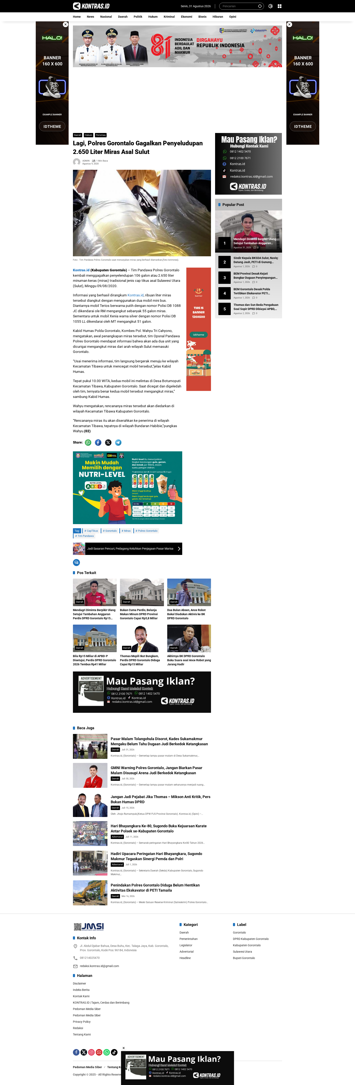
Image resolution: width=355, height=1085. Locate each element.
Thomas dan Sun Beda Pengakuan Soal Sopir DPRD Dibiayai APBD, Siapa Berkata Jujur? (256, 307)
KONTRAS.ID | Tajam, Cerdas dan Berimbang (101, 1002)
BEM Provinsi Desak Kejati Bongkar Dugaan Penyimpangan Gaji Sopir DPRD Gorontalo (254, 276)
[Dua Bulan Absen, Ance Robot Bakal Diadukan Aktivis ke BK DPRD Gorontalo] (189, 592)
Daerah (77, 135)
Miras (127, 530)
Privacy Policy (82, 1021)
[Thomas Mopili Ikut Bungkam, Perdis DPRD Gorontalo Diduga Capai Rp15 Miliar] (142, 638)
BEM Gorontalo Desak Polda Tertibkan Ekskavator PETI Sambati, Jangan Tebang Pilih (253, 292)
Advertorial (117, 836)
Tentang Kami (82, 1034)
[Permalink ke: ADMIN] (77, 162)
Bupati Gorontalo (244, 958)
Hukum (88, 135)
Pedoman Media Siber (87, 1009)
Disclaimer (79, 983)
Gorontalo (111, 530)
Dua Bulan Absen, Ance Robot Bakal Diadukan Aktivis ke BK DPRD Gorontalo (186, 614)
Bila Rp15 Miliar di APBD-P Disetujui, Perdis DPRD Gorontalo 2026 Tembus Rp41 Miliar (94, 660)
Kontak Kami (81, 996)
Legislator (186, 945)
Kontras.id (81, 270)
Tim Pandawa (86, 535)
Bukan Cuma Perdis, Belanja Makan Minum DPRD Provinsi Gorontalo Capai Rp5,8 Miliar (139, 614)
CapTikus (92, 530)
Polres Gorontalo (147, 530)
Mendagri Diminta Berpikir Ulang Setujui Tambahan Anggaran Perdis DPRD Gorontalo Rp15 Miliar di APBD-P (94, 614)
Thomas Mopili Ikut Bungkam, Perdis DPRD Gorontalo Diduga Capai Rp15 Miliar (140, 660)
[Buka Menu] (279, 6)
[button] (260, 6)
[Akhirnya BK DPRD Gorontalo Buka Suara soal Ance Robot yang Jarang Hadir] (189, 638)
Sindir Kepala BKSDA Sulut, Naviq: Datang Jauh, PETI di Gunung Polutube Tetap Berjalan (256, 260)
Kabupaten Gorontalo (247, 945)
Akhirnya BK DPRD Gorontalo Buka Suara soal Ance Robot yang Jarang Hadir (189, 660)
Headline (185, 958)
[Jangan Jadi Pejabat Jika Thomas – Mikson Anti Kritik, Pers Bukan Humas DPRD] (90, 804)
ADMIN (86, 161)
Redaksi (78, 1028)
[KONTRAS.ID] (91, 6)
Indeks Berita (81, 989)
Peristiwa (101, 135)
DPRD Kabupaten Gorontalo (251, 939)
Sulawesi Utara (242, 951)
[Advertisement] (177, 98)
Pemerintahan (189, 939)
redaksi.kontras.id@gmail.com (99, 966)
